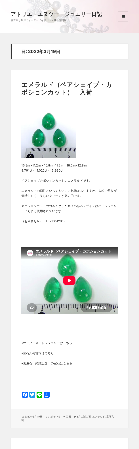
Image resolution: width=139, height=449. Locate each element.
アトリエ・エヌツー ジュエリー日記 (56, 13)
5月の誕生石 (84, 416)
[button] (48, 131)
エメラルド (98, 416)
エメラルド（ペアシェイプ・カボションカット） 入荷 (66, 88)
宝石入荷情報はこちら (38, 353)
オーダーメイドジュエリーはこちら (47, 343)
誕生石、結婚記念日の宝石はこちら (47, 363)
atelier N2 (54, 416)
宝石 (68, 416)
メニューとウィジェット (123, 21)
